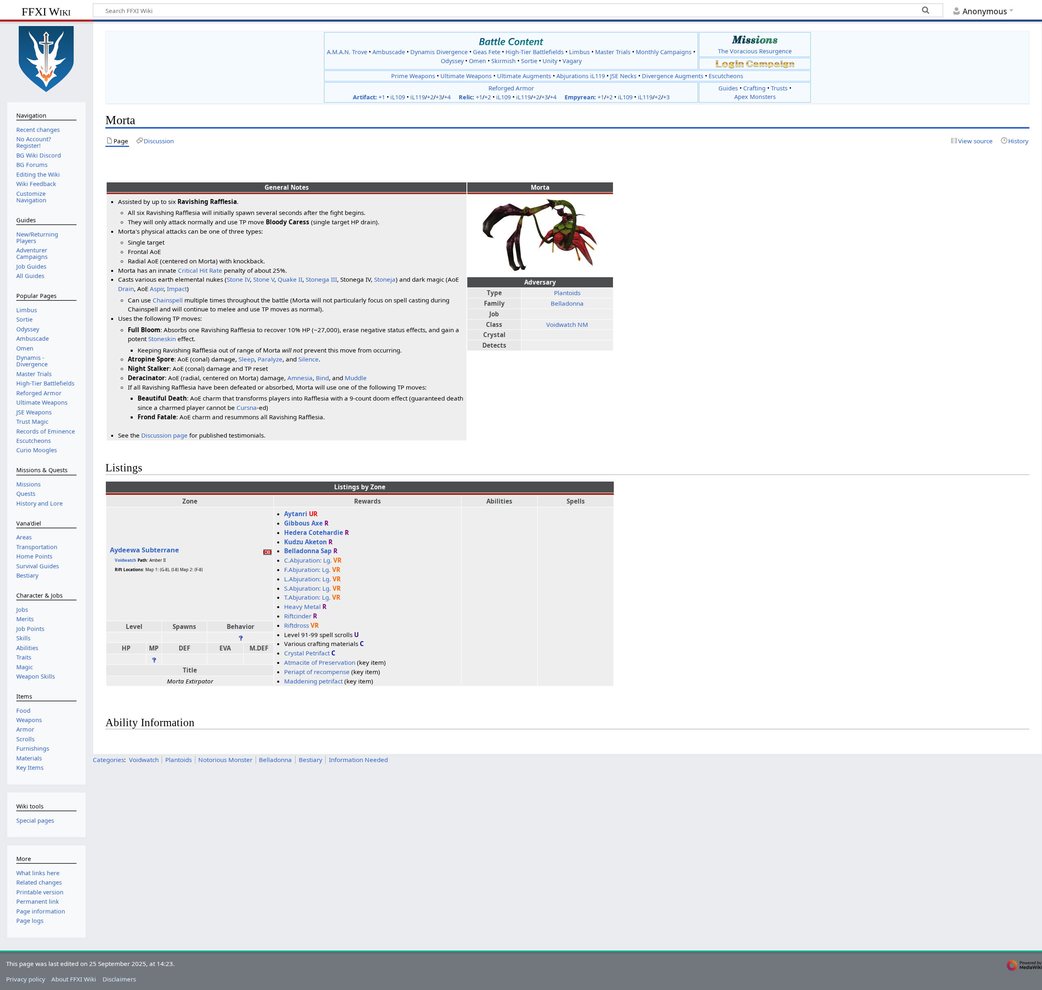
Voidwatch (125, 560)
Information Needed (358, 760)
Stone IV (238, 279)
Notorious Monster (225, 760)
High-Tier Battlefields (535, 52)
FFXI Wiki (46, 11)
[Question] (240, 637)
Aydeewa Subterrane (144, 549)
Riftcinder (297, 616)
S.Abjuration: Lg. (307, 588)
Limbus (579, 52)
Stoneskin (162, 339)
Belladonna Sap (308, 551)
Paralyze (270, 359)
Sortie (529, 61)
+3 (439, 97)
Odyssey (452, 61)
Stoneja (385, 279)
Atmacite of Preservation (319, 662)
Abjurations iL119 (580, 76)
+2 (430, 97)
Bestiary (310, 760)
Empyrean (579, 97)
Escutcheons (726, 76)
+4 (447, 97)
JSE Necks (623, 76)
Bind (322, 378)
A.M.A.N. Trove (347, 52)
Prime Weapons (413, 76)
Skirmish (503, 61)
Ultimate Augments (524, 76)
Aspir (157, 289)
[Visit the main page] (46, 58)
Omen (477, 61)
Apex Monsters (755, 97)
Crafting (754, 88)
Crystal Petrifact (307, 653)
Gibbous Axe (303, 523)
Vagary (572, 61)
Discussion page (164, 435)
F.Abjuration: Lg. (307, 569)
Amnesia (300, 378)
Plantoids (567, 293)
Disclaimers (119, 979)
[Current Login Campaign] (730, 63)
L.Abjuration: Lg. (307, 579)
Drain (126, 289)
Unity (550, 61)
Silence (308, 359)
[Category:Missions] (754, 40)
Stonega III (321, 279)
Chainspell (168, 300)
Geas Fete (486, 52)
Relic (466, 97)
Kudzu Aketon (305, 542)
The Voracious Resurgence (755, 51)
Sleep (246, 359)
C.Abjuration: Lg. (308, 560)
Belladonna (567, 303)
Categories (108, 760)
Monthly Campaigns (664, 52)
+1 (382, 97)
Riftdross (296, 625)
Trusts (779, 88)
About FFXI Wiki (73, 979)
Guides (728, 88)
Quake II (290, 279)
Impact (177, 289)
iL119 (417, 97)
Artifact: (365, 97)
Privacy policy (25, 979)
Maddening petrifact (313, 681)
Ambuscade (388, 52)
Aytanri (295, 514)
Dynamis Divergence (439, 52)
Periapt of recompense (317, 672)
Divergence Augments (672, 76)
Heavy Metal (302, 606)
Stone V (263, 279)
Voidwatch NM (567, 324)
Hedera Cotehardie (313, 532)
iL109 (397, 97)
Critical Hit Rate (200, 270)
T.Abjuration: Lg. (307, 597)
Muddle (356, 378)
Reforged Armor (511, 88)
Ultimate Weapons (466, 76)
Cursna (246, 407)
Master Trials (612, 52)
